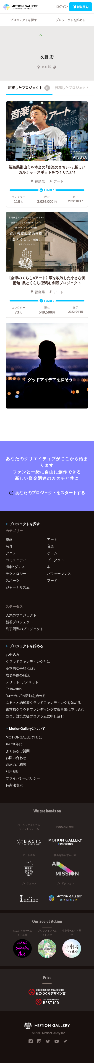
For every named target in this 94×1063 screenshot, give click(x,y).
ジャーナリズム (18, 587)
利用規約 (12, 771)
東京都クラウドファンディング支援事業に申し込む (45, 709)
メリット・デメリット (22, 681)
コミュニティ (16, 559)
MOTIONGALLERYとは (24, 737)
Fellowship (13, 688)
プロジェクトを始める (70, 20)
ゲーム (52, 552)
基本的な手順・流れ (20, 668)
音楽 (50, 546)
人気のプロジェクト (21, 615)
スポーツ (12, 580)
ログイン (62, 6)
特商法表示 (14, 785)
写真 (9, 546)
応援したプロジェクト (28, 87)
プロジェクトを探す (23, 20)
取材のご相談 (16, 764)
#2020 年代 (14, 743)
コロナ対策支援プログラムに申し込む (35, 716)
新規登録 (83, 7)
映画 (9, 539)
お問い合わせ (16, 757)
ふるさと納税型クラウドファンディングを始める (43, 702)
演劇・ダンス (15, 566)
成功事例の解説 (18, 675)
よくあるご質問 (18, 750)
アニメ (11, 552)
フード (52, 580)
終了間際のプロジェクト (24, 628)
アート (52, 539)
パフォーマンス (59, 573)
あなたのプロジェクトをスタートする (50, 492)
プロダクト (55, 559)
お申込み (12, 654)
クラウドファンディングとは (28, 661)
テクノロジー (16, 573)
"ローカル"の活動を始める (26, 695)
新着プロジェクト (19, 621)
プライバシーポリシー (23, 778)
